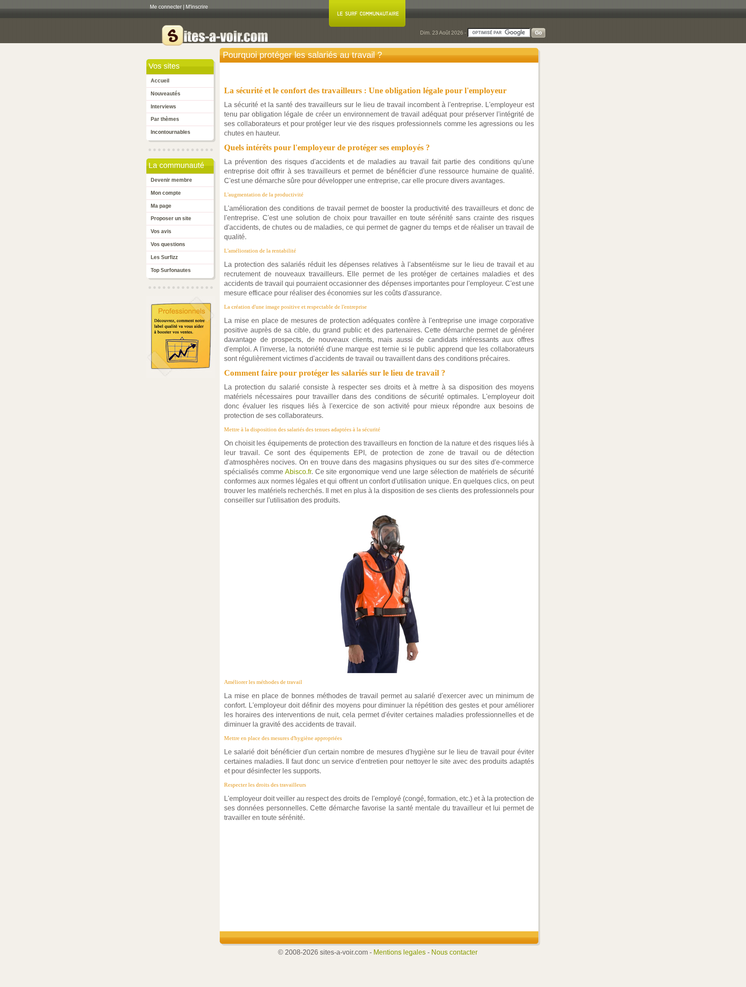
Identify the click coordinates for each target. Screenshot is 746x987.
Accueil (160, 81)
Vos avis (161, 231)
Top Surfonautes (171, 270)
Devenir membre (171, 180)
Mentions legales (399, 952)
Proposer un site (171, 218)
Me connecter (166, 7)
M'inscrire (197, 7)
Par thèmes (165, 119)
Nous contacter (454, 952)
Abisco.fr (298, 471)
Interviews (163, 107)
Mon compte (166, 193)
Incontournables (170, 132)
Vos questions (168, 244)
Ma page (161, 206)
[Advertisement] (381, 860)
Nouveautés (165, 94)
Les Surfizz (164, 257)
